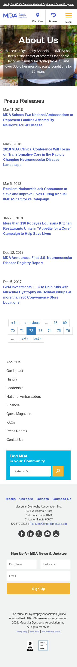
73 (40, 331)
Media (11, 499)
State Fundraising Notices (51, 632)
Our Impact (14, 371)
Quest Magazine (18, 414)
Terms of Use (34, 632)
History (11, 379)
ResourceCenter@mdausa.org (48, 523)
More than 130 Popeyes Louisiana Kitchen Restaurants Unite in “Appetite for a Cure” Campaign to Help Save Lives (37, 228)
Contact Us (14, 439)
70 (13, 331)
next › (24, 338)
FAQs (10, 422)
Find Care (37, 21)
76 (68, 331)
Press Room (15, 431)
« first (15, 323)
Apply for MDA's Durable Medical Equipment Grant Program (38, 4)
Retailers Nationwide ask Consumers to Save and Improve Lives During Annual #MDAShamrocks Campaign (35, 194)
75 (59, 331)
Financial (13, 405)
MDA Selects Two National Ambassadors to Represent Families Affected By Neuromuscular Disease (38, 120)
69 (65, 323)
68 (56, 323)
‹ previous (32, 323)
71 (22, 331)
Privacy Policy (22, 632)
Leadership (15, 388)
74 (50, 331)
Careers (26, 499)
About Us (13, 362)
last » (37, 338)
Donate (53, 21)
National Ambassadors (23, 396)
